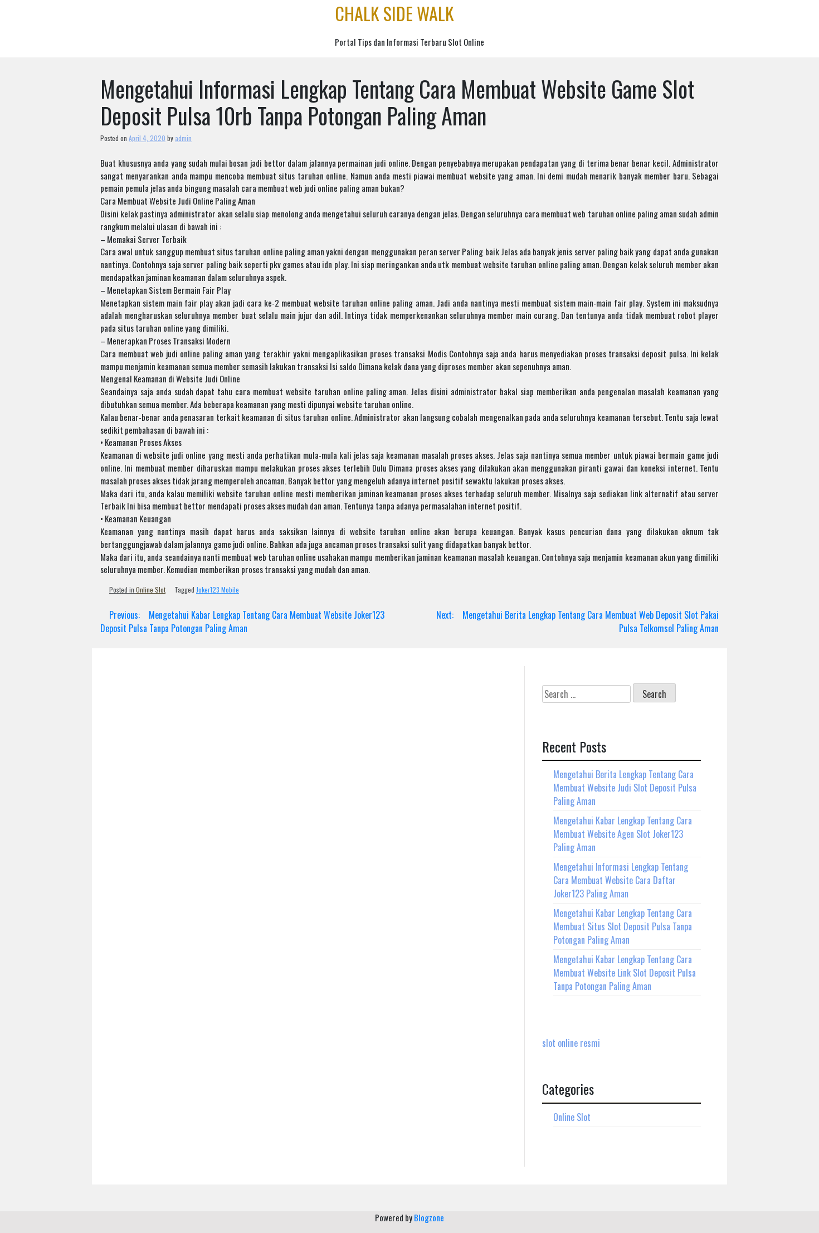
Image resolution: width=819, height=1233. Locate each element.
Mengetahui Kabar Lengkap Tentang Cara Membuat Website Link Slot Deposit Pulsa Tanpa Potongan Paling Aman (624, 973)
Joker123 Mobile (217, 589)
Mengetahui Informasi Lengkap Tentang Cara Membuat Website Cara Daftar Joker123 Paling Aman (620, 880)
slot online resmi (571, 1043)
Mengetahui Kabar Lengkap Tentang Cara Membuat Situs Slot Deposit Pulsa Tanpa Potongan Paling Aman (622, 926)
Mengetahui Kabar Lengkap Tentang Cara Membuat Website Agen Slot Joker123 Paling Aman (622, 834)
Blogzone (429, 1217)
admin (183, 138)
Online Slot (150, 589)
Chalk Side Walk (394, 13)
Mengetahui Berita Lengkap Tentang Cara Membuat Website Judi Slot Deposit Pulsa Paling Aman (624, 788)
